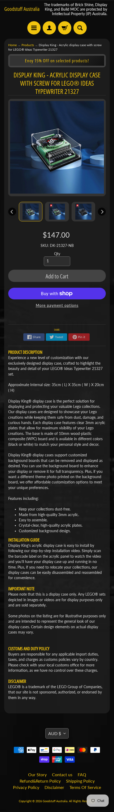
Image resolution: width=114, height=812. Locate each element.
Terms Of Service (85, 787)
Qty (57, 254)
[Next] (102, 212)
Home (12, 45)
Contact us (62, 774)
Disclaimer (54, 787)
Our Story (37, 774)
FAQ (82, 774)
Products (27, 45)
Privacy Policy (26, 787)
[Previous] (12, 212)
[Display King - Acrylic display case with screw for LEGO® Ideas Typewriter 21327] (31, 211)
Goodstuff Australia (22, 9)
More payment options (57, 305)
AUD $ (54, 733)
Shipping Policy (80, 780)
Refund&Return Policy (40, 780)
